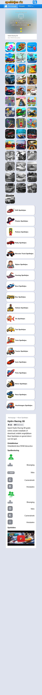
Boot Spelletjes (23, 417)
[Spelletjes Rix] (14, 2)
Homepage (12, 6)
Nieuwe (22, 6)
